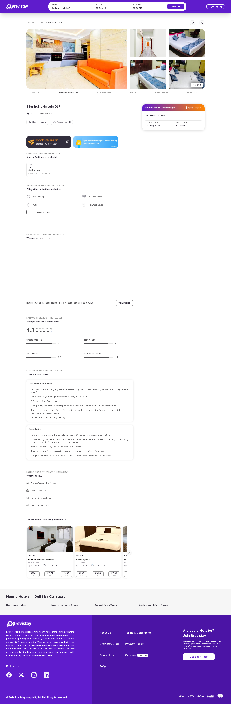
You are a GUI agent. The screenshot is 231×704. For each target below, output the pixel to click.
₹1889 (66, 574)
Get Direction (124, 303)
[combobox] (70, 8)
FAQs (103, 666)
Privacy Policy (134, 644)
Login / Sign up (215, 6)
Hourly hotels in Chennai (17, 605)
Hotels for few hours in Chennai (65, 605)
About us (105, 632)
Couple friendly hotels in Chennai (154, 605)
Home (28, 22)
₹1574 (50, 574)
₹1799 (114, 574)
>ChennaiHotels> (39, 22)
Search (175, 6)
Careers (130, 655)
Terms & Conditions (138, 632)
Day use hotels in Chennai (106, 605)
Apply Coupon (194, 107)
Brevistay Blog (109, 644)
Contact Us (107, 655)
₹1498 (98, 574)
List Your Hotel (198, 656)
